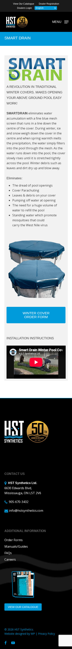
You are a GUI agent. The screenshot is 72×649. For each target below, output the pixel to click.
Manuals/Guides (16, 546)
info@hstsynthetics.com (26, 510)
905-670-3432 (18, 502)
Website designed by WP (19, 633)
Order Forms (13, 540)
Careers (10, 559)
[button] (60, 21)
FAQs (8, 553)
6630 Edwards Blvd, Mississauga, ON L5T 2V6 (22, 488)
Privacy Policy (46, 633)
